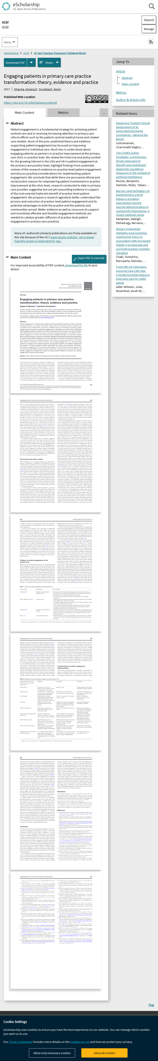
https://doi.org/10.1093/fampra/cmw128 (30, 103)
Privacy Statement (20, 1042)
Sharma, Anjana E (25, 89)
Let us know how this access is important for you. (54, 239)
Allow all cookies (104, 1053)
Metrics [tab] (63, 112)
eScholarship (11, 53)
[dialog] (79, 1038)
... (104, 112)
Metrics (121, 92)
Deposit (149, 20)
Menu (7, 42)
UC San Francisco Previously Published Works (60, 53)
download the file (76, 265)
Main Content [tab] (24, 112)
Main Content (21, 257)
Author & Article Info (130, 100)
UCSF (5, 27)
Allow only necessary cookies (52, 1053)
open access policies (64, 237)
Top (151, 1004)
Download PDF (15, 62)
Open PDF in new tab (91, 258)
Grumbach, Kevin (50, 89)
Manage (148, 29)
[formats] (31, 62)
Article (120, 71)
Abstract (17, 123)
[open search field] (151, 6)
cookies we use (80, 1042)
